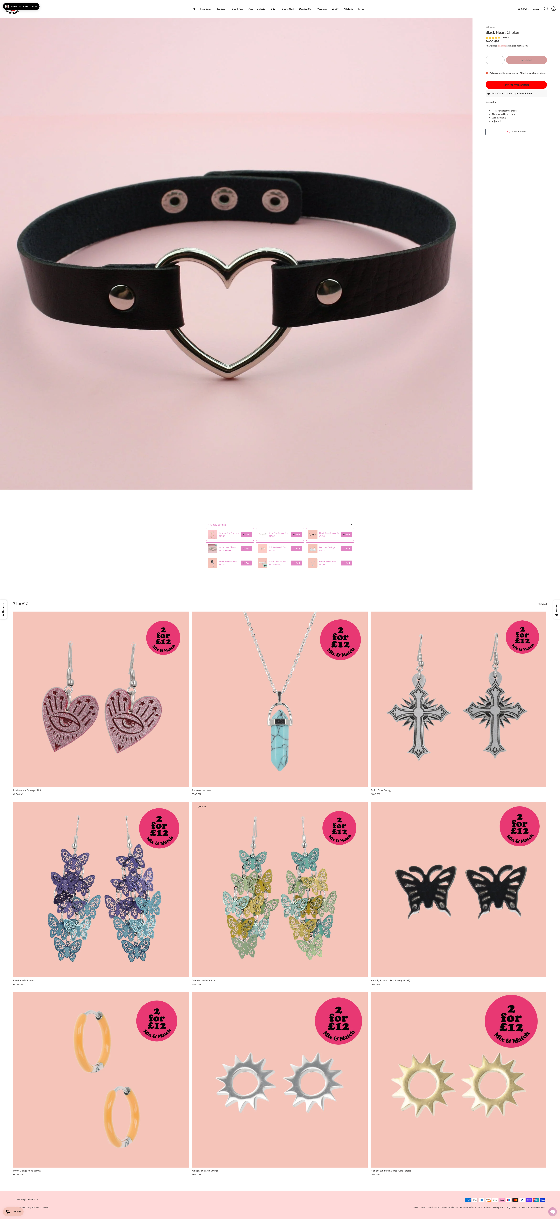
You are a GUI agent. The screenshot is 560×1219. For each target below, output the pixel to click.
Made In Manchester (257, 9)
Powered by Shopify (40, 1207)
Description (491, 102)
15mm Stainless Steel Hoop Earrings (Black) (229, 561)
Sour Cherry (26, 1207)
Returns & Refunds (468, 1207)
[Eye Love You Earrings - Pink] (101, 699)
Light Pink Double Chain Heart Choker (279, 533)
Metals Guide (433, 1207)
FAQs (480, 1207)
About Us (516, 1207)
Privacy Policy (499, 1207)
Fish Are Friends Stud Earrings (279, 547)
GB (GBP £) (522, 9)
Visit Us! (335, 9)
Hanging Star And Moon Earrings (229, 533)
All (194, 9)
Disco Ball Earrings (327, 547)
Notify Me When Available (516, 84)
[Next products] (351, 525)
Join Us (361, 9)
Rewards (525, 1207)
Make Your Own (305, 9)
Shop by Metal (288, 9)
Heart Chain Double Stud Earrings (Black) (329, 533)
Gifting (273, 9)
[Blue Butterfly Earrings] (101, 889)
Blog (508, 1207)
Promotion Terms (538, 1207)
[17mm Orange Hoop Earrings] (101, 1080)
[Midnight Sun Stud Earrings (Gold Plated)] (458, 1080)
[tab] (493, 102)
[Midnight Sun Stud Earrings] (280, 1080)
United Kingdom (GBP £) (25, 1199)
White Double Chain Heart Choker (279, 561)
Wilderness (491, 27)
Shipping (502, 45)
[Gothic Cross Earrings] (458, 699)
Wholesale (348, 9)
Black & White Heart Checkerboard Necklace (329, 561)
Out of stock (526, 60)
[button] (21, 6)
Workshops (322, 9)
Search (423, 1207)
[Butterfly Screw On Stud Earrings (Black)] (458, 889)
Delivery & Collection (449, 1207)
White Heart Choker (227, 547)
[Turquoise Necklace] (280, 699)
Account (536, 9)
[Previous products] (345, 525)
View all (542, 603)
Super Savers (205, 9)
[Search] (546, 9)
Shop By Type (237, 9)
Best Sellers (221, 9)
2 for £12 (20, 603)
